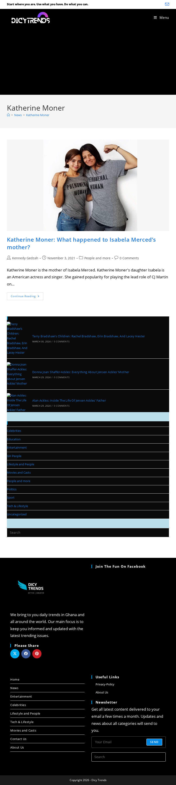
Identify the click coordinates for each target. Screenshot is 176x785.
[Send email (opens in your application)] (166, 4)
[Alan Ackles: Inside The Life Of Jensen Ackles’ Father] (17, 402)
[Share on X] (14, 653)
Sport (10, 497)
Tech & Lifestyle (17, 506)
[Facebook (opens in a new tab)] (155, 4)
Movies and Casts (19, 472)
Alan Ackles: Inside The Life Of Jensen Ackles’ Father (69, 400)
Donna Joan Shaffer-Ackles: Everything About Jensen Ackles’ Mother (80, 372)
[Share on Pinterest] (36, 653)
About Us (17, 747)
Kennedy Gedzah (25, 258)
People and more (97, 258)
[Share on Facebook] (25, 653)
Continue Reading (27, 295)
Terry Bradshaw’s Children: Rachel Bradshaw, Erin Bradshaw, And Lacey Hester (88, 336)
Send (154, 742)
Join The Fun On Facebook (121, 566)
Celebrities (14, 431)
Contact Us (18, 739)
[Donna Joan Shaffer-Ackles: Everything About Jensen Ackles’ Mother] (17, 374)
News (14, 688)
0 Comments (129, 258)
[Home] (8, 115)
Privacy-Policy (105, 684)
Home (14, 679)
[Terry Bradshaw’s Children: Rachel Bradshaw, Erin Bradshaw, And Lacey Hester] (17, 338)
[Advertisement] (88, 60)
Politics (11, 489)
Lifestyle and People (20, 464)
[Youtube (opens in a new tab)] (161, 4)
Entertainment (17, 447)
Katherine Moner (37, 115)
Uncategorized (17, 514)
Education (14, 439)
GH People (14, 456)
